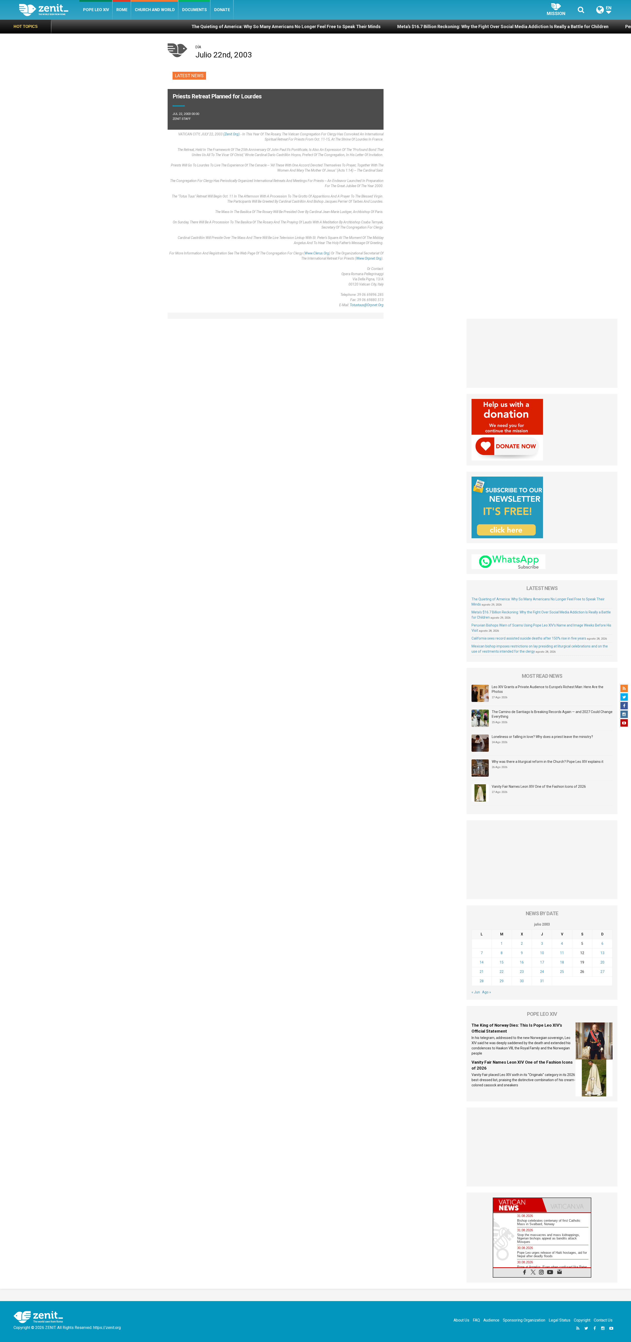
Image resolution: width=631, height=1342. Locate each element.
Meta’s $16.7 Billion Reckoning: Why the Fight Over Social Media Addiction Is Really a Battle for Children (418, 26)
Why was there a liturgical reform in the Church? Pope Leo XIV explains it (547, 762)
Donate (222, 9)
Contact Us (603, 1320)
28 (482, 981)
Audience (491, 1320)
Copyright (582, 1320)
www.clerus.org (317, 253)
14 (482, 962)
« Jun (476, 992)
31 (542, 981)
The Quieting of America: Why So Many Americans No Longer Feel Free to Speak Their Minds (201, 26)
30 (522, 981)
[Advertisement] (542, 353)
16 (522, 962)
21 (482, 972)
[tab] (517, 1205)
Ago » (486, 992)
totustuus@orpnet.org (367, 305)
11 (562, 953)
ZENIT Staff (182, 119)
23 (522, 972)
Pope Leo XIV (96, 9)
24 (542, 972)
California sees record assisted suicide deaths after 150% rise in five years (529, 638)
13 (602, 953)
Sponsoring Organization (524, 1320)
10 (542, 953)
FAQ (476, 1320)
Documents (194, 9)
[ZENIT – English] (49, 10)
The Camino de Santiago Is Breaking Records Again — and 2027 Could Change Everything (552, 714)
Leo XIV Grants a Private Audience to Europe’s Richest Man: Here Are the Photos (547, 689)
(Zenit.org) (231, 134)
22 (502, 972)
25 (562, 972)
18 (562, 962)
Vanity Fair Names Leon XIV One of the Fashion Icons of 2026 (539, 786)
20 (602, 962)
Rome (121, 9)
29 (502, 981)
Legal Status (559, 1320)
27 (602, 972)
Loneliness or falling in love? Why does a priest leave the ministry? (542, 737)
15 (502, 962)
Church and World (155, 9)
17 (542, 962)
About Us (461, 1320)
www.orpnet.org (368, 258)
